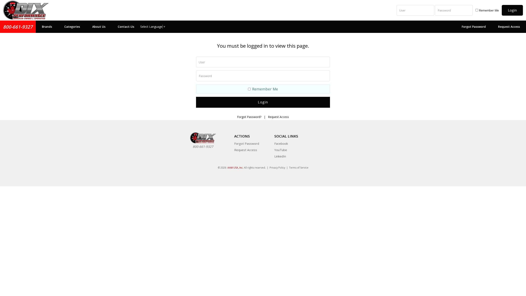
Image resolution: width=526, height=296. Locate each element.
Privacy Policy (277, 167)
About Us (98, 27)
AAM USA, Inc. (235, 167)
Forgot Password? (249, 117)
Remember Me (488, 10)
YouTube (280, 150)
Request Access (509, 27)
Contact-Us (126, 27)
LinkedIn (280, 156)
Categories (72, 27)
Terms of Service (298, 167)
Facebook (281, 143)
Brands (47, 27)
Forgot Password (474, 27)
